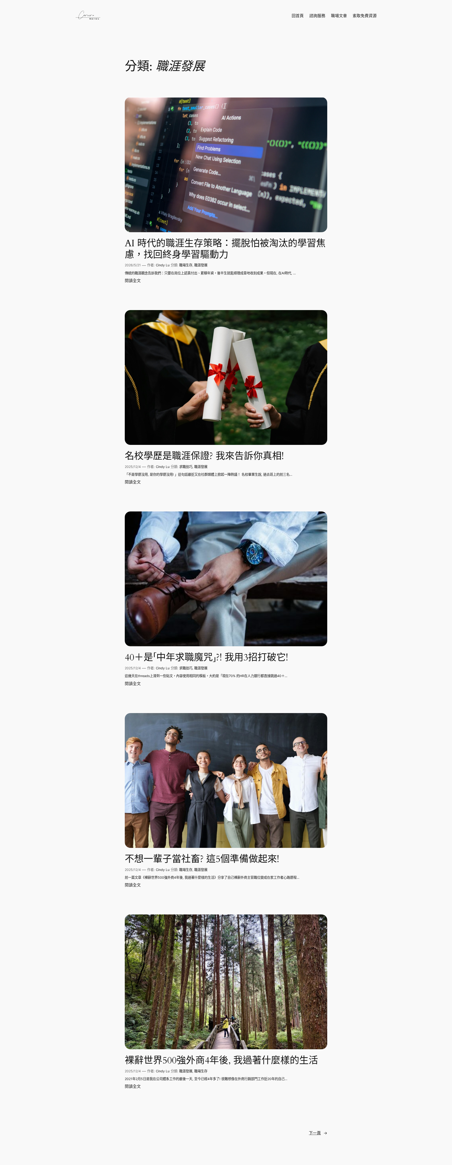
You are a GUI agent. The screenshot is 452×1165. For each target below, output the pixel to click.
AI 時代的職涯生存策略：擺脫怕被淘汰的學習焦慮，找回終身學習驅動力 (225, 249)
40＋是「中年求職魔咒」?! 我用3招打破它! (206, 657)
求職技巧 (185, 467)
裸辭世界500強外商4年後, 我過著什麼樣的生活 (221, 1060)
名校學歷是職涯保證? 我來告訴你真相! (204, 456)
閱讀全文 (133, 281)
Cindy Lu (163, 265)
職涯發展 (200, 265)
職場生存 (185, 265)
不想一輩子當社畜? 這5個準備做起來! (202, 859)
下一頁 (318, 1133)
